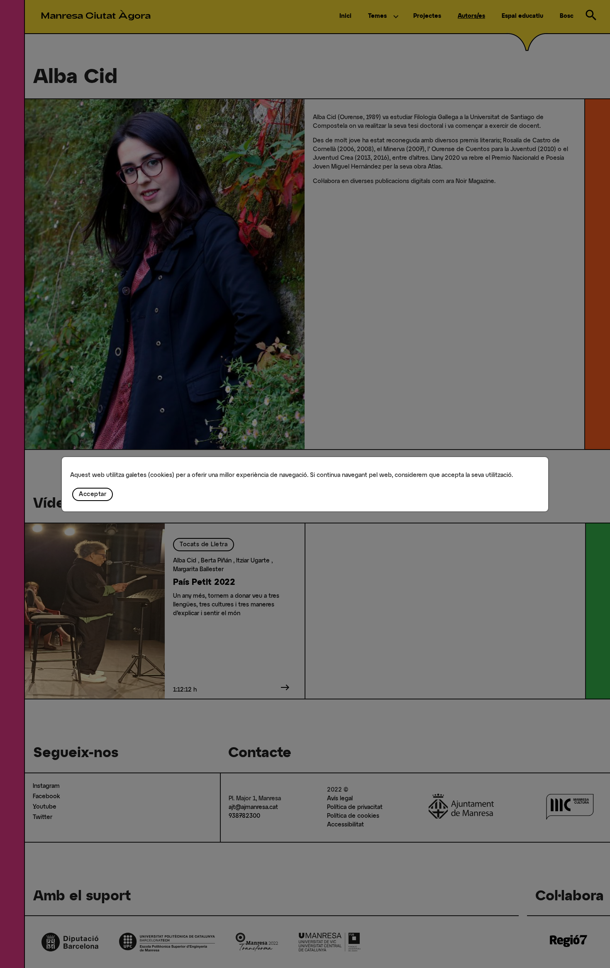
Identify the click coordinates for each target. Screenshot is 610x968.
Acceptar (92, 494)
